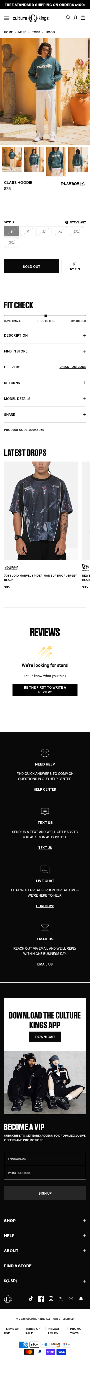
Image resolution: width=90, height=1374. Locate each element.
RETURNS (12, 382)
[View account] (75, 18)
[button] (83, 18)
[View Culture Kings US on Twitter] (61, 1299)
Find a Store (18, 1265)
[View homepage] (30, 17)
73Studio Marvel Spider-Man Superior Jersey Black (40, 578)
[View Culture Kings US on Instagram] (51, 1299)
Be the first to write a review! (45, 689)
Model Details (17, 398)
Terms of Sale (32, 1331)
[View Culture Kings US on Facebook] (41, 1299)
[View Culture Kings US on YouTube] (71, 1299)
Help (9, 1235)
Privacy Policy (53, 1331)
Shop (10, 1220)
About (11, 1250)
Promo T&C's (76, 1331)
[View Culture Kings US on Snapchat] (81, 1299)
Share (9, 414)
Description (16, 335)
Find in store (16, 351)
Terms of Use (11, 1331)
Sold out (31, 266)
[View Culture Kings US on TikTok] (31, 1299)
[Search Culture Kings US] (68, 18)
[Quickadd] (72, 554)
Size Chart (78, 222)
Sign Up (45, 1193)
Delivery (45, 367)
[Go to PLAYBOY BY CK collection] (73, 183)
